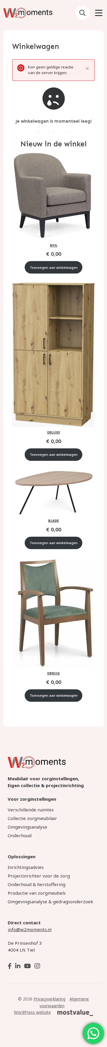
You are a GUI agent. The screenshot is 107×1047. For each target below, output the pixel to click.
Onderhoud (20, 835)
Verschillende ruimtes (31, 810)
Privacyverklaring (49, 999)
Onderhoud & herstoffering (36, 884)
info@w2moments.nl (29, 929)
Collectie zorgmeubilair (32, 818)
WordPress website (32, 1012)
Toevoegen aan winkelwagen (54, 267)
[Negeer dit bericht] (87, 68)
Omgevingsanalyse (27, 827)
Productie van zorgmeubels (37, 893)
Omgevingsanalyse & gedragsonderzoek (50, 901)
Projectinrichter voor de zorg (39, 876)
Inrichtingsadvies (26, 867)
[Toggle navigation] (99, 13)
